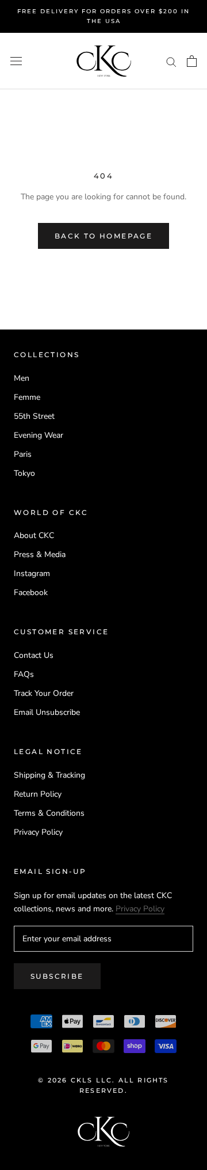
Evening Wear (38, 435)
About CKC (34, 535)
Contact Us (33, 655)
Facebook (31, 592)
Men (21, 378)
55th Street (34, 416)
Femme (27, 397)
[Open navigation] (16, 61)
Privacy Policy (38, 832)
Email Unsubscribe (47, 712)
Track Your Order (44, 693)
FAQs (24, 674)
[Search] (171, 61)
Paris (23, 454)
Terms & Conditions (49, 813)
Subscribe (57, 976)
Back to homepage (103, 236)
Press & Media (40, 554)
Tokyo (24, 473)
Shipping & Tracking (49, 775)
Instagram (32, 573)
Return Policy (38, 794)
